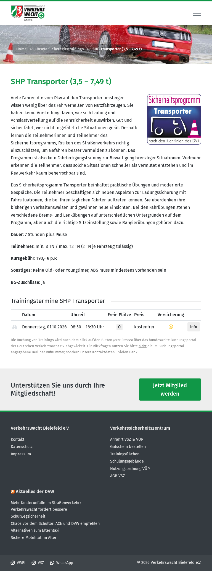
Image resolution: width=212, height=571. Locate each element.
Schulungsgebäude (127, 461)
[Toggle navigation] (197, 13)
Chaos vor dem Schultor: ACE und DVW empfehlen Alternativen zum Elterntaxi (55, 527)
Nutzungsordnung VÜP (130, 468)
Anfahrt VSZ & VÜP (126, 439)
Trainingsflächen (124, 454)
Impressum (21, 454)
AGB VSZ (117, 476)
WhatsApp (64, 562)
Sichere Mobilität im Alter (34, 537)
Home (21, 49)
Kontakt (17, 439)
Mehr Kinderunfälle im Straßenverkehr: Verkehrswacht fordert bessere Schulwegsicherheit (46, 509)
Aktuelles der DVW (35, 491)
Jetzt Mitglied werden (170, 389)
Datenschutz (22, 446)
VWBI (21, 562)
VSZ (41, 562)
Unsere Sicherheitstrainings (59, 49)
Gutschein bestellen (128, 446)
